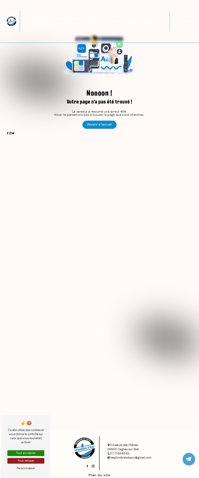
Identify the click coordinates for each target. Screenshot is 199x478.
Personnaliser (26, 468)
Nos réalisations (146, 21)
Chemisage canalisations (62, 21)
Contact (160, 21)
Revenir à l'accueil (99, 124)
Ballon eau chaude (96, 21)
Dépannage (114, 21)
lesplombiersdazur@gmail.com (130, 458)
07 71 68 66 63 (119, 454)
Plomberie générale (42, 21)
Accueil (29, 21)
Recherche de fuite (79, 21)
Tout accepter (26, 453)
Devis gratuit (178, 21)
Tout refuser (25, 461)
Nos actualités (130, 21)
